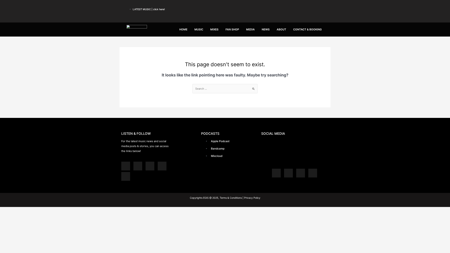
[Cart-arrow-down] (320, 15)
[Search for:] (225, 88)
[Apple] (255, 5)
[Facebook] (307, 5)
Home (183, 29)
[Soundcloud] (268, 5)
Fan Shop (232, 29)
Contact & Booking (307, 29)
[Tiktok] (307, 15)
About (281, 29)
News (266, 29)
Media (250, 29)
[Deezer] (125, 176)
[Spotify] (242, 5)
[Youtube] (281, 5)
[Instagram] (294, 5)
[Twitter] (320, 5)
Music (198, 29)
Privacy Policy (251, 197)
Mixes (214, 29)
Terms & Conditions (231, 197)
